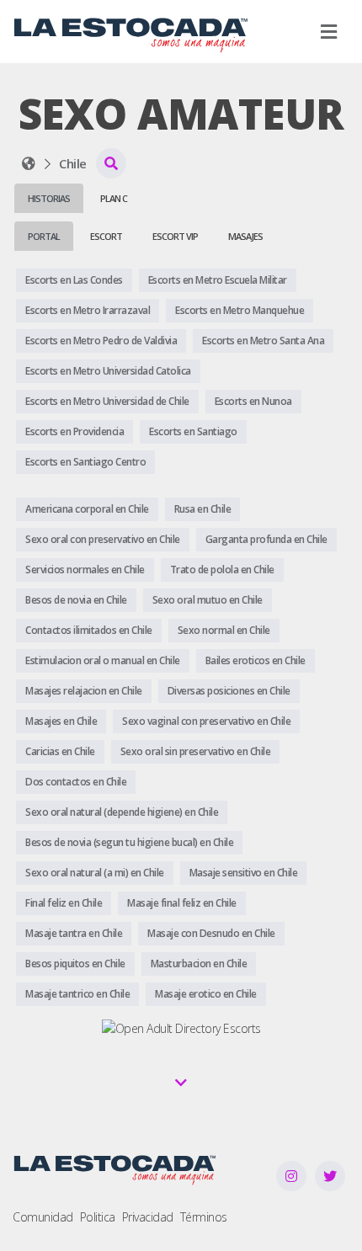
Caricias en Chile (60, 751)
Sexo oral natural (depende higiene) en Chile (121, 812)
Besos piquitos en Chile (75, 963)
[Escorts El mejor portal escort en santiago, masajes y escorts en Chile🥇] (29, 163)
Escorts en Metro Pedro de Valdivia (101, 340)
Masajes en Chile (61, 721)
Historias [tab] (49, 198)
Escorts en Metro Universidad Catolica (108, 371)
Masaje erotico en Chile (206, 994)
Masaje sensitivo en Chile (243, 872)
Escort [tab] (106, 236)
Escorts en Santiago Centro (85, 462)
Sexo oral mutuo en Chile (207, 600)
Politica (97, 1217)
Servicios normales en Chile (85, 569)
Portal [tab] (44, 236)
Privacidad (147, 1217)
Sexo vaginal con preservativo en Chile (206, 721)
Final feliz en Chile (63, 903)
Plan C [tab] (113, 198)
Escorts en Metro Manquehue (239, 310)
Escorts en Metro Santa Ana (263, 340)
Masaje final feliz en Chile (182, 903)
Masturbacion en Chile (199, 963)
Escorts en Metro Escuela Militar (217, 280)
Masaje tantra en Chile (73, 933)
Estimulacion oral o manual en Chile (102, 660)
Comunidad (43, 1217)
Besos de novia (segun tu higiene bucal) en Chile (129, 842)
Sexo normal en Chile (224, 630)
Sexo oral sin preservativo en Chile (195, 751)
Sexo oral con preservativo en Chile (102, 539)
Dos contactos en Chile (75, 782)
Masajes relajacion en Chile (83, 691)
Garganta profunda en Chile (266, 539)
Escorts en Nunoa (253, 401)
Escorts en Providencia (74, 431)
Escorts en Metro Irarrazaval (87, 310)
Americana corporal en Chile (87, 509)
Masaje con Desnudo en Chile (211, 933)
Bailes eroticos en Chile (255, 660)
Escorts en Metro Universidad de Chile (107, 401)
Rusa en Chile (203, 509)
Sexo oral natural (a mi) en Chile (94, 872)
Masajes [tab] (245, 236)
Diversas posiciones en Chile (229, 691)
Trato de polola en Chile (222, 569)
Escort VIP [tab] (175, 236)
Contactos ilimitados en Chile (88, 630)
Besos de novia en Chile (76, 600)
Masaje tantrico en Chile (77, 994)
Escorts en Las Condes (74, 280)
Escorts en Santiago (193, 431)
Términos (203, 1217)
